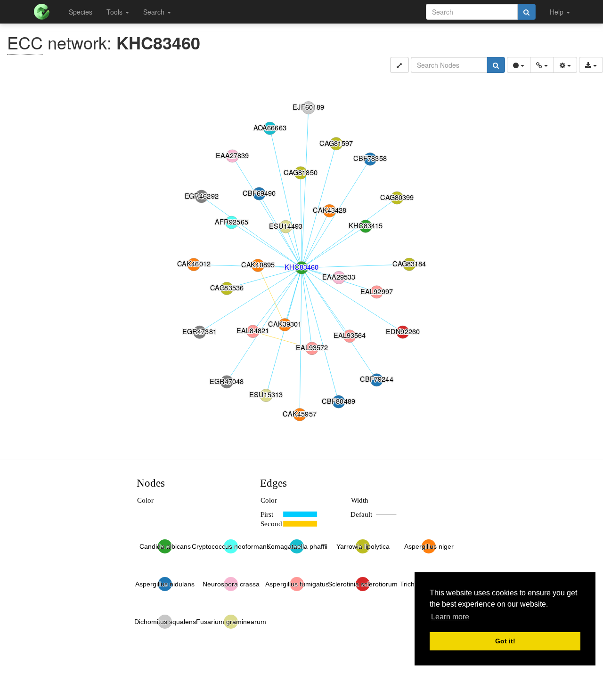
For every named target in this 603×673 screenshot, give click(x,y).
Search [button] (154, 11)
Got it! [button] (505, 641)
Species (80, 11)
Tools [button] (115, 11)
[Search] (526, 12)
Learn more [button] (450, 617)
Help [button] (557, 11)
